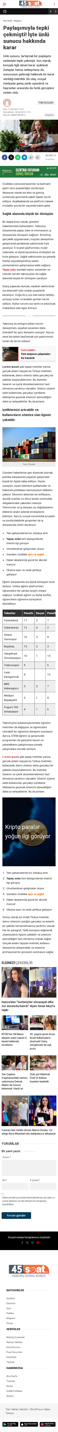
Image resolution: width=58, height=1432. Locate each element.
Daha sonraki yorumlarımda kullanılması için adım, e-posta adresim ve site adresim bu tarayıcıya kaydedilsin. (28, 1201)
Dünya (9, 1323)
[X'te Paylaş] (11, 157)
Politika (10, 1313)
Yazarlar (10, 1381)
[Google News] (50, 159)
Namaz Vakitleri (14, 1342)
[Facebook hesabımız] (22, 1242)
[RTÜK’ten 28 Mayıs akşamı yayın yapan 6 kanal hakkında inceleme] (15, 1022)
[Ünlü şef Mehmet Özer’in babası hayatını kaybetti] (43, 1062)
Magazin (49, 115)
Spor (8, 1308)
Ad (4, 1180)
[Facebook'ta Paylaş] (4, 157)
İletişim (10, 1396)
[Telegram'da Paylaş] (24, 157)
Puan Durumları (14, 1352)
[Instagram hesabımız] (32, 1242)
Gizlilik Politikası (14, 1391)
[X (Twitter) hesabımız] (27, 1242)
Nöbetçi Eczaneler (15, 1337)
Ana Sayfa (11, 1376)
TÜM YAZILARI (46, 102)
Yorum (6, 1157)
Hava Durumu (13, 1347)
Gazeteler (11, 1357)
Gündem (10, 1298)
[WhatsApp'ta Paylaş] (18, 157)
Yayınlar (10, 1362)
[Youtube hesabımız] (38, 1242)
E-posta (35, 1180)
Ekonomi (10, 1303)
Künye (9, 1386)
